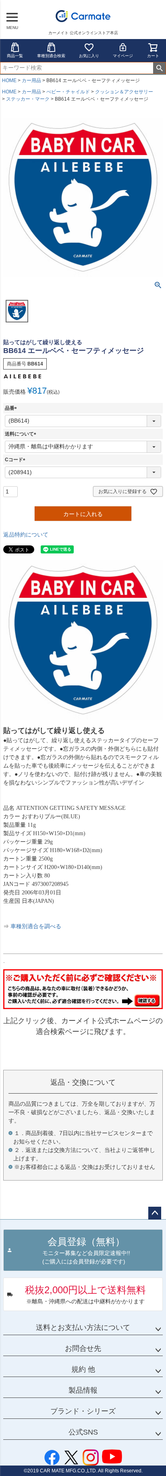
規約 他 (83, 1369)
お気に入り (89, 56)
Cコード (16, 459)
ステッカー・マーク (28, 99)
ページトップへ (154, 1213)
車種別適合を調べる (35, 926)
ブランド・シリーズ (83, 1411)
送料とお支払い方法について (83, 1327)
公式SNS (83, 1432)
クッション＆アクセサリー (124, 92)
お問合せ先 (83, 1348)
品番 (12, 408)
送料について (22, 434)
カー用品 (31, 80)
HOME (9, 80)
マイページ (123, 56)
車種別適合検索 (51, 56)
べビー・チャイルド (68, 92)
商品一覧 (15, 56)
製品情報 (83, 1390)
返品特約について (25, 534)
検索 (159, 68)
